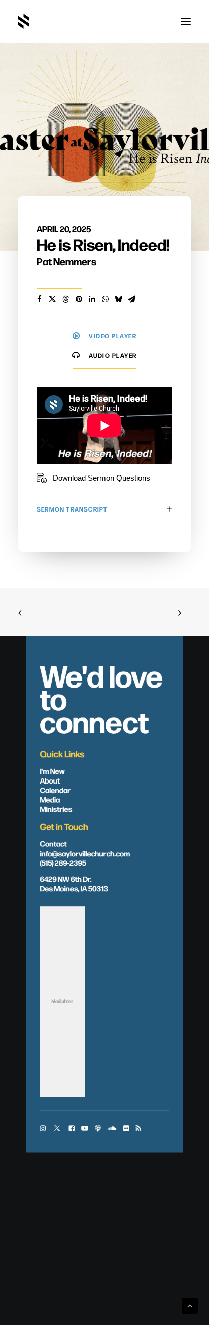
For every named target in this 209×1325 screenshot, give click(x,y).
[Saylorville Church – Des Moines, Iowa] (23, 21)
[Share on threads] (65, 299)
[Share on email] (131, 299)
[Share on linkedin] (92, 299)
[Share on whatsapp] (105, 299)
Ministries (56, 809)
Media (50, 799)
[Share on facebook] (39, 299)
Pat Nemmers (66, 261)
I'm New (52, 771)
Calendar (55, 790)
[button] (185, 21)
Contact (53, 843)
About (50, 780)
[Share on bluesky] (118, 299)
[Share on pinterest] (79, 299)
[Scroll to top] (190, 1305)
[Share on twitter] (52, 299)
